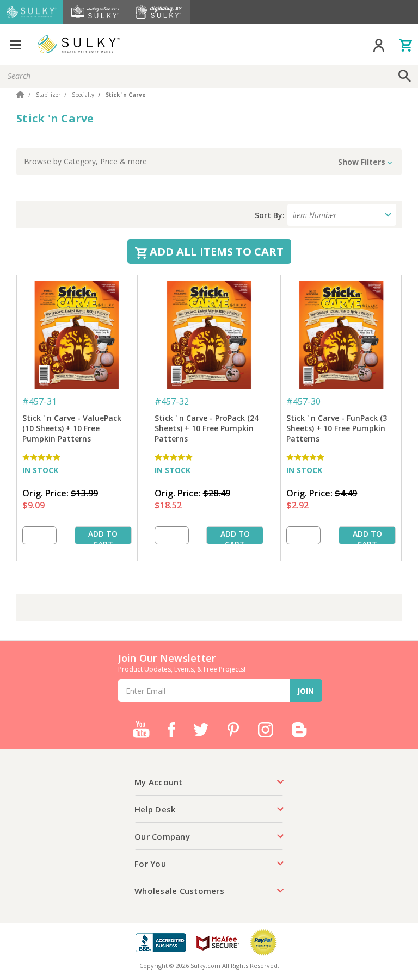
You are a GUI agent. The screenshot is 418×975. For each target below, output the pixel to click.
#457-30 (303, 401)
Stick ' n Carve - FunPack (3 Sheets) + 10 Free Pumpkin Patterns (336, 428)
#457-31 (39, 401)
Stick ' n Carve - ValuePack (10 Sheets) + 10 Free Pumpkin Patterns (71, 428)
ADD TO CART (103, 536)
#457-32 (172, 401)
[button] (209, 161)
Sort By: (270, 215)
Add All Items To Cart (215, 251)
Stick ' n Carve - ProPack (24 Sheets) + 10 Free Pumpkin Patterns (207, 428)
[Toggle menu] (15, 44)
